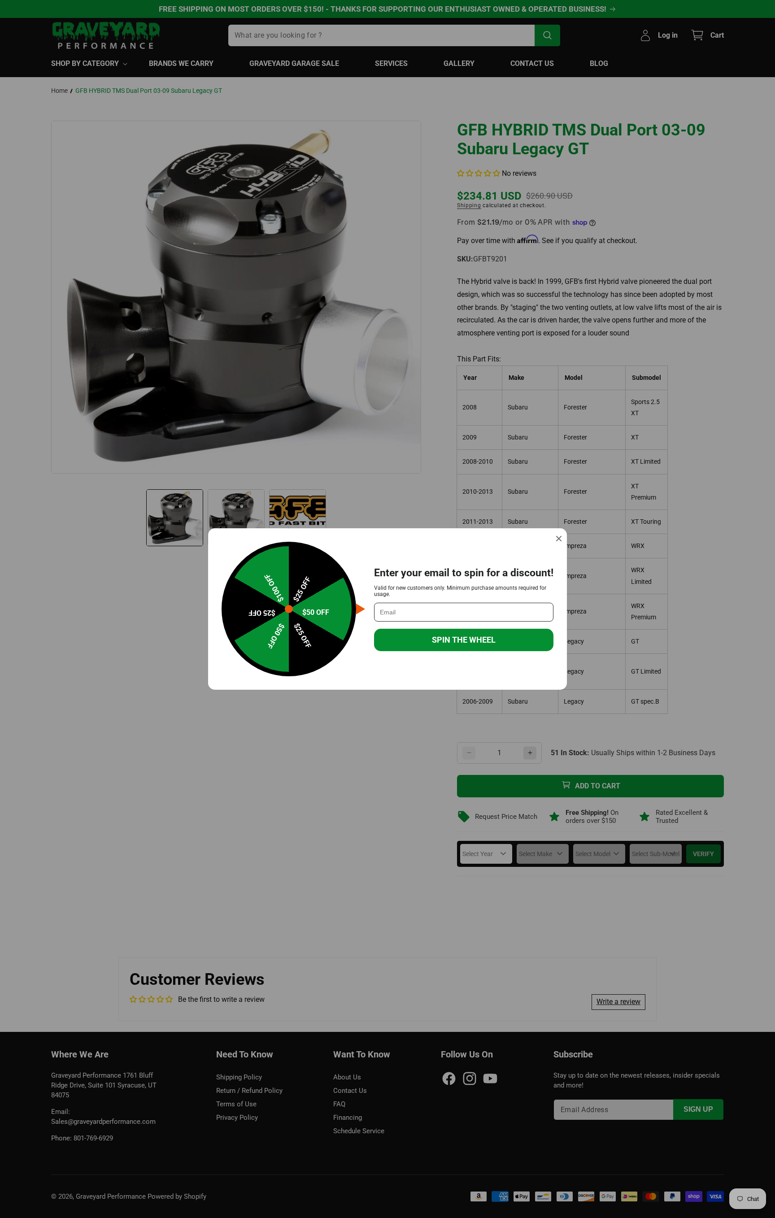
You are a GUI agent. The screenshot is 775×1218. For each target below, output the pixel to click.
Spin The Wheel (464, 639)
